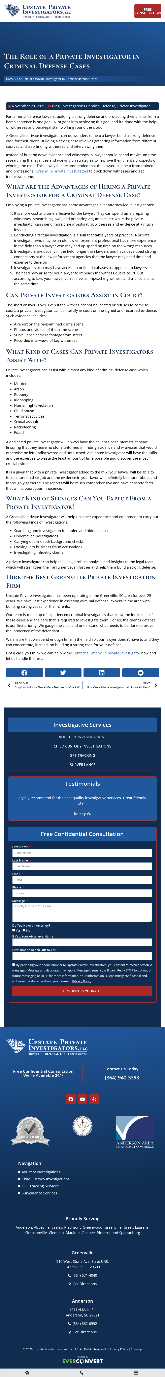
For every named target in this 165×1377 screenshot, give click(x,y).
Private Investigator (133, 106)
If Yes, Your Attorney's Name (32, 936)
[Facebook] (71, 1099)
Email (16, 874)
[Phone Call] (82, 1373)
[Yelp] (94, 1099)
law (39, 278)
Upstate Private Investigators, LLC (55, 1349)
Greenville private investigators (62, 171)
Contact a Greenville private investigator (106, 653)
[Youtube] (82, 1099)
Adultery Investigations (82, 736)
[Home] (27, 1373)
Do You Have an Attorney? (31, 925)
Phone (17, 887)
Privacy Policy (119, 1349)
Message (19, 901)
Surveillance (82, 764)
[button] (24, 672)
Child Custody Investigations (82, 746)
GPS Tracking (82, 755)
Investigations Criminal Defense (88, 106)
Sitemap (136, 1349)
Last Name (20, 860)
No (28, 930)
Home (10, 79)
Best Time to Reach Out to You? (35, 950)
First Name (20, 847)
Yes (18, 930)
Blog (56, 106)
